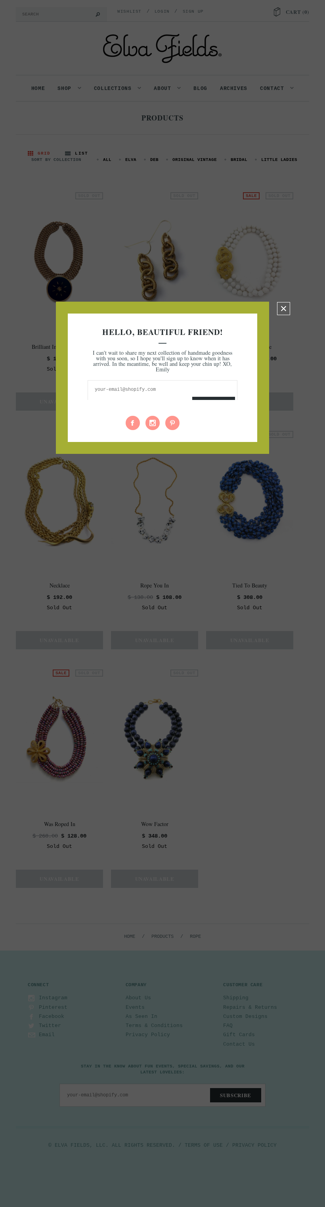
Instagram (152, 423)
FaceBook (133, 423)
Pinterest (172, 423)
